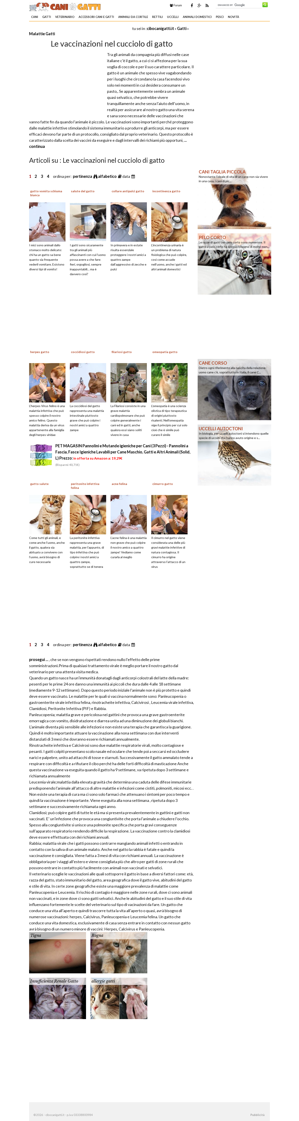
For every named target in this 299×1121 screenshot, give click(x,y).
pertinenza (83, 176)
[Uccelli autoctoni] (234, 454)
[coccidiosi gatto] (89, 382)
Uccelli (173, 17)
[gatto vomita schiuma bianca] (49, 221)
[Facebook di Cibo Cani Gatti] (191, 5)
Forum (177, 5)
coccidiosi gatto (83, 352)
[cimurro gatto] (171, 514)
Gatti (46, 17)
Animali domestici (197, 17)
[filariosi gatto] (130, 382)
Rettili (157, 17)
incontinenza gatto (166, 191)
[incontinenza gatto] (171, 221)
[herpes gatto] (49, 382)
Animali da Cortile (133, 17)
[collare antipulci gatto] (130, 221)
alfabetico (107, 176)
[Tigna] (57, 952)
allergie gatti (103, 981)
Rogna (97, 935)
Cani (34, 17)
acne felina (119, 484)
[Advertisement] (80, 28)
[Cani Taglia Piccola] (234, 198)
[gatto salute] (49, 514)
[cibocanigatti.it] (65, 6)
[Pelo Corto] (234, 263)
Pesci (220, 17)
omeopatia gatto (165, 352)
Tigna (35, 935)
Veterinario (64, 17)
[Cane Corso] (234, 389)
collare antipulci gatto (128, 191)
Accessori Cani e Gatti (96, 17)
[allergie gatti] (118, 997)
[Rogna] (118, 952)
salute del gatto (83, 191)
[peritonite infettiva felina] (89, 514)
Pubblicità (257, 1115)
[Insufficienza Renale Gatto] (57, 997)
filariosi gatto (122, 352)
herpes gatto (39, 352)
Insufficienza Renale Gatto (54, 981)
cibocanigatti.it (160, 28)
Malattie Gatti (42, 33)
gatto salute (39, 484)
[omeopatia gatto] (171, 382)
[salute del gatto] (89, 221)
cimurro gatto (162, 484)
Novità (233, 17)
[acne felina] (130, 514)
